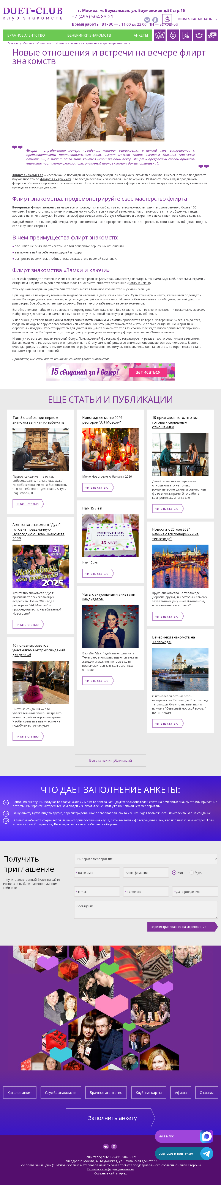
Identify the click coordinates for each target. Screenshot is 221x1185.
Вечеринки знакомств (89, 35)
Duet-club (19, 279)
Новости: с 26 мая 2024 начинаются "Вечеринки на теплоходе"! (175, 534)
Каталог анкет (20, 1092)
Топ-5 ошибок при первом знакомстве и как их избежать (38, 420)
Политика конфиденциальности (110, 1169)
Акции (182, 19)
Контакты (205, 19)
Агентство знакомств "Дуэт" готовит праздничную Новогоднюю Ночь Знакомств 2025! (39, 531)
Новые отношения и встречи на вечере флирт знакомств (93, 43)
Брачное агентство (26, 35)
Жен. (180, 872)
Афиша (181, 1092)
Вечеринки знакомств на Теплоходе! (173, 639)
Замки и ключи (139, 283)
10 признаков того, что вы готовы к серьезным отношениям (174, 422)
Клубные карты (149, 1092)
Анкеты (141, 35)
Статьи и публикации (37, 43)
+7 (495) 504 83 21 (93, 16)
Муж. (198, 872)
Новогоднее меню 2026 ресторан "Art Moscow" (102, 420)
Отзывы (206, 1092)
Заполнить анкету (112, 1118)
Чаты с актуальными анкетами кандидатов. (108, 596)
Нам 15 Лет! (92, 508)
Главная (13, 43)
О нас (192, 19)
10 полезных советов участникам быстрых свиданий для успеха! (39, 650)
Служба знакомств (60, 1092)
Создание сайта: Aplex (110, 1173)
